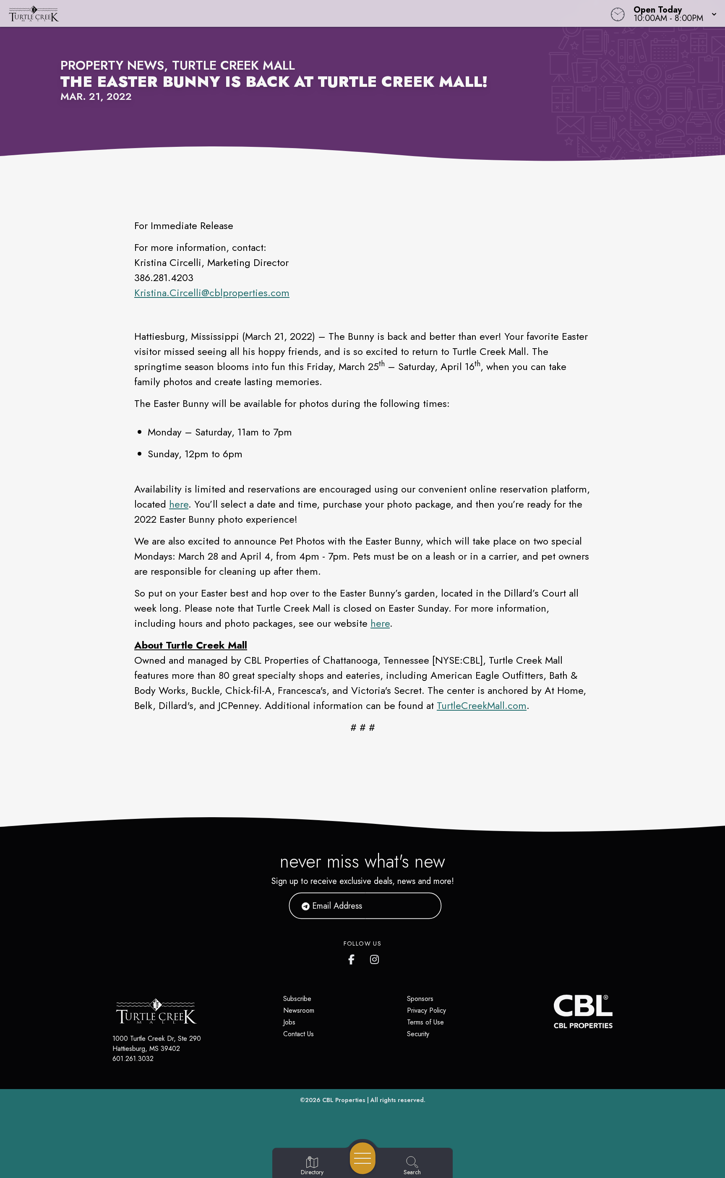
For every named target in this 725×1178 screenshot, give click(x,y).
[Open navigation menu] (363, 1158)
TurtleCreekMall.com (482, 705)
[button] (672, 13)
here (178, 504)
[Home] (273, 13)
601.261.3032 (133, 1058)
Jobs (289, 1022)
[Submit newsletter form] (425, 906)
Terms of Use (425, 1022)
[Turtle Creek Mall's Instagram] (375, 957)
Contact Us (298, 1034)
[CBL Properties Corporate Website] (554, 1011)
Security (418, 1034)
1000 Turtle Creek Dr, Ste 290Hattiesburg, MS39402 (156, 1043)
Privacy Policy (426, 1010)
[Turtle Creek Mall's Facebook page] (353, 957)
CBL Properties (343, 1100)
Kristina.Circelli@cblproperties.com (211, 292)
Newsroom (298, 1010)
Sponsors (420, 998)
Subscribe (297, 998)
